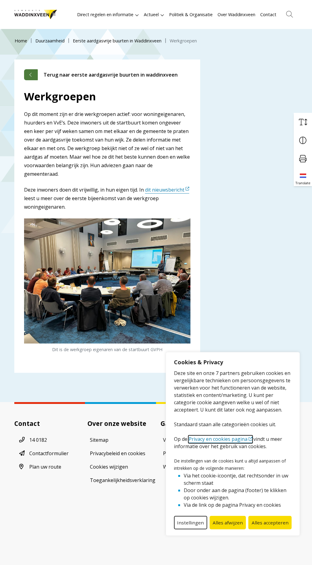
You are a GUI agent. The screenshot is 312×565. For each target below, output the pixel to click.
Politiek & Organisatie (191, 14)
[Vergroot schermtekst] (303, 122)
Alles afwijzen (228, 523)
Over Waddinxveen (236, 14)
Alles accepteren (270, 523)
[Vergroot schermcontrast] (303, 140)
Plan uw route (45, 466)
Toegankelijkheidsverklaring (122, 480)
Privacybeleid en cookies (117, 453)
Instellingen (190, 523)
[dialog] (233, 444)
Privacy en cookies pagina (218, 439)
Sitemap (99, 440)
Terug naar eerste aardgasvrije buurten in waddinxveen (111, 74)
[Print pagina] (303, 158)
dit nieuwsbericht (164, 189)
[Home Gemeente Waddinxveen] (35, 14)
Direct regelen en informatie (105, 14)
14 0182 (38, 440)
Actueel (151, 14)
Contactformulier (49, 453)
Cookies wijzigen (109, 466)
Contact (268, 14)
